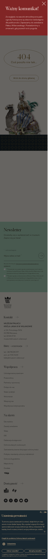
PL (41, 512)
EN (45, 512)
